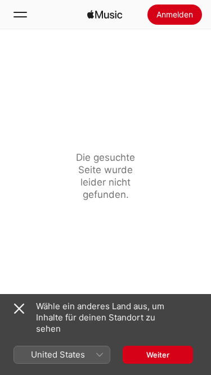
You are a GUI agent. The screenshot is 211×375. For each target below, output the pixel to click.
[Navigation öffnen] (20, 14)
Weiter (157, 354)
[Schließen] (19, 309)
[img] (104, 15)
